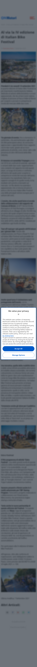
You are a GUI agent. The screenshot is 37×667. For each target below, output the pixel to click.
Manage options (18, 355)
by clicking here (8, 336)
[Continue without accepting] (18, 314)
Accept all (18, 349)
